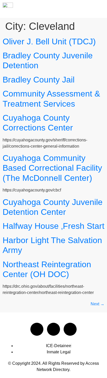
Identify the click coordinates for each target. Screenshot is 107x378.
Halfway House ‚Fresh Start (53, 226)
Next (97, 304)
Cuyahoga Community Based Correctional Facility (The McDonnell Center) (52, 168)
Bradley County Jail (39, 79)
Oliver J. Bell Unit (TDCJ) (49, 41)
